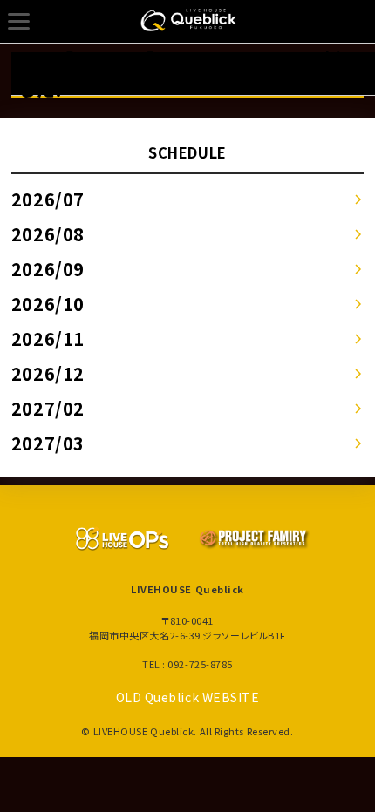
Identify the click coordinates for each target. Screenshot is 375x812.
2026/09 (48, 268)
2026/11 (48, 338)
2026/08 (48, 234)
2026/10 (48, 303)
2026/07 (48, 199)
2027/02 (48, 408)
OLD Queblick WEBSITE (188, 697)
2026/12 (48, 373)
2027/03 (48, 443)
